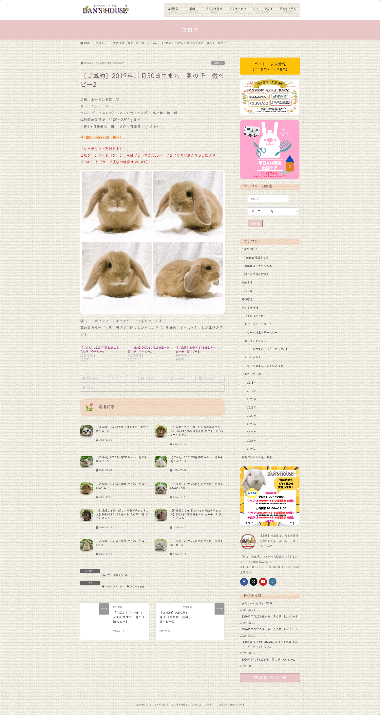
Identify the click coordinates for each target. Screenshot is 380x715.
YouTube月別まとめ (256, 257)
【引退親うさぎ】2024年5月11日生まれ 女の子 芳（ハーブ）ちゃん (269, 644)
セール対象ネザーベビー (262, 332)
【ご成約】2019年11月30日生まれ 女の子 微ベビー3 (177, 617)
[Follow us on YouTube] (263, 582)
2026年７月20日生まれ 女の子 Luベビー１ (269, 629)
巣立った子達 (120, 574)
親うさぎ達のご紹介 (256, 274)
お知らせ (247, 282)
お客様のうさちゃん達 (258, 266)
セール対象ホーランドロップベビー (269, 349)
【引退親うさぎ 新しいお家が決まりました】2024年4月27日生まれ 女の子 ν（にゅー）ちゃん (197, 431)
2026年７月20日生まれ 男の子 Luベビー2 (269, 616)
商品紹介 (247, 299)
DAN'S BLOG (249, 249)
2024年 (251, 432)
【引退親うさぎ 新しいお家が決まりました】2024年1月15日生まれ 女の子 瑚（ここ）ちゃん (123, 514)
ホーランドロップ (114, 586)
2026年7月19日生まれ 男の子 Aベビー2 (268, 659)
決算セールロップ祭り (256, 603)
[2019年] (94, 617)
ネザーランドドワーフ (258, 324)
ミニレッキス (252, 357)
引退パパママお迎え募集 (256, 457)
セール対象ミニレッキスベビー (266, 365)
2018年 (251, 382)
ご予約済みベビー (255, 316)
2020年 (251, 399)
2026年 (251, 449)
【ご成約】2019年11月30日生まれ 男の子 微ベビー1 (130, 617)
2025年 (251, 440)
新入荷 (248, 291)
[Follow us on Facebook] (244, 582)
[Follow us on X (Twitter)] (253, 582)
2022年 (251, 415)
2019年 (218, 63)
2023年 (251, 424)
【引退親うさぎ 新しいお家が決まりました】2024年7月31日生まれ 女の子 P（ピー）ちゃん (196, 514)
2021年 (251, 407)
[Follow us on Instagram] (272, 582)
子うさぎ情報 (249, 307)
